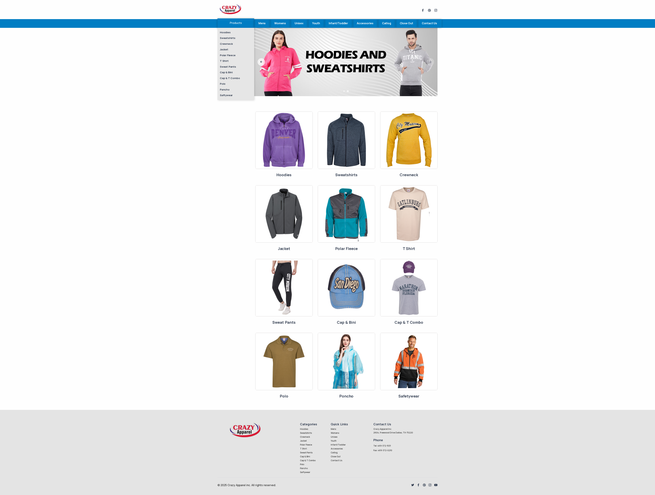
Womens (280, 23)
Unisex (299, 23)
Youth (316, 23)
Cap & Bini (226, 72)
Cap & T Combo (230, 78)
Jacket (224, 49)
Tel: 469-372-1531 (382, 445)
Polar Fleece (228, 55)
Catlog (386, 23)
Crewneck (226, 44)
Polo (222, 84)
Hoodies (225, 32)
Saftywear (226, 95)
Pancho (225, 89)
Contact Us (429, 23)
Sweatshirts (227, 38)
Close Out (406, 23)
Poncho (346, 396)
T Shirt (224, 61)
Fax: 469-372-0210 (382, 450)
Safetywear (408, 396)
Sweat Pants (228, 66)
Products (236, 23)
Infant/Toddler (338, 23)
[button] (261, 62)
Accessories (365, 23)
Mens (262, 23)
